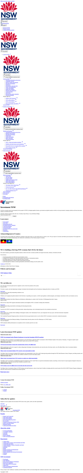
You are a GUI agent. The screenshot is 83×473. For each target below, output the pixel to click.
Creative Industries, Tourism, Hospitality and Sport (13, 444)
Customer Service (6, 446)
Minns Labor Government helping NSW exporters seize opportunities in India (18, 350)
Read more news (5, 372)
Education (5, 447)
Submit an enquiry (4, 382)
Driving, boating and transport (12, 82)
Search (14, 216)
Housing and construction (11, 90)
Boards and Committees (8, 462)
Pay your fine (6, 420)
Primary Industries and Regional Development (12, 451)
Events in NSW (9, 178)
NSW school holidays (10, 182)
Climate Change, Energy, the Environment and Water (14, 442)
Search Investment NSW (6, 214)
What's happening (7, 175)
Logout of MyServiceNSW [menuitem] (8, 30)
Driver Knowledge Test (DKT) (9, 419)
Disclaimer (5, 434)
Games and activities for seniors (9, 425)
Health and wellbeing (10, 89)
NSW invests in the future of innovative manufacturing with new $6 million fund (18, 344)
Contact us (3, 263)
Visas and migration (10, 95)
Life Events (8, 92)
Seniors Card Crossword (8, 416)
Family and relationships (11, 87)
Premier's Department (7, 450)
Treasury (5, 454)
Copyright (5, 433)
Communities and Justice (8, 443)
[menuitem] (6, 27)
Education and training (10, 83)
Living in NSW (7, 79)
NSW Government (5, 456)
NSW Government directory (9, 436)
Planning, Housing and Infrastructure (10, 449)
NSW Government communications (10, 466)
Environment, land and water (12, 85)
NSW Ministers (6, 460)
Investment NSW (16, 410)
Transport (5, 453)
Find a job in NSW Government (9, 464)
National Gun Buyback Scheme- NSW (11, 422)
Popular (3, 413)
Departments (4, 439)
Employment (8, 135)
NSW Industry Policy (6, 273)
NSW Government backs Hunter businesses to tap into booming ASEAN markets (22, 337)
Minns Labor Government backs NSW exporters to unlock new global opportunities (19, 358)
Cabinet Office (6, 441)
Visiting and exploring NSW (11, 179)
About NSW (8, 176)
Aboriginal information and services (13, 80)
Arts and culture (9, 177)
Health (4, 448)
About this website (5, 428)
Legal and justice (9, 91)
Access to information (7, 430)
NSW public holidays (10, 181)
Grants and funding (10, 88)
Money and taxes (9, 138)
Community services (10, 81)
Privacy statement (6, 435)
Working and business (8, 131)
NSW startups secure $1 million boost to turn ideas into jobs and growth (16, 365)
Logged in (4, 25)
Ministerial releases (7, 424)
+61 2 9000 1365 (6, 384)
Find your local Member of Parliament (11, 461)
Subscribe (3, 403)
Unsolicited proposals (7, 467)
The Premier (5, 459)
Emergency (8, 84)
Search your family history (8, 423)
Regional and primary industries (12, 94)
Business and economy (10, 133)
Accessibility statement (7, 431)
